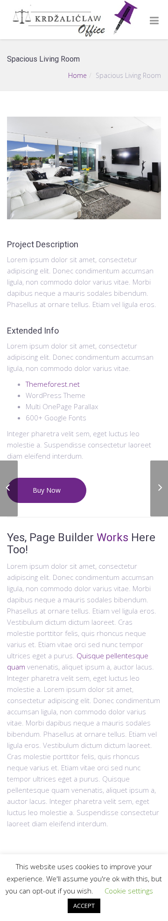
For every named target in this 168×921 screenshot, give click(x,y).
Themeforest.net (53, 384)
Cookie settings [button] (129, 890)
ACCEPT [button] (84, 905)
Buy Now (47, 490)
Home (77, 75)
